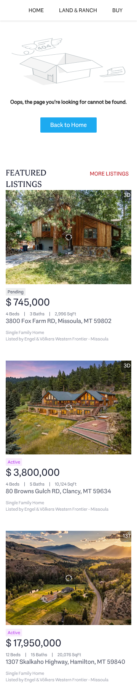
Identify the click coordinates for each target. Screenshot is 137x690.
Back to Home (68, 125)
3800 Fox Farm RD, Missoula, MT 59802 (59, 321)
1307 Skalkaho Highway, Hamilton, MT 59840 (65, 662)
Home (36, 10)
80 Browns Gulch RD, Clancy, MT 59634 (58, 491)
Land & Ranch (78, 10)
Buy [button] (117, 10)
